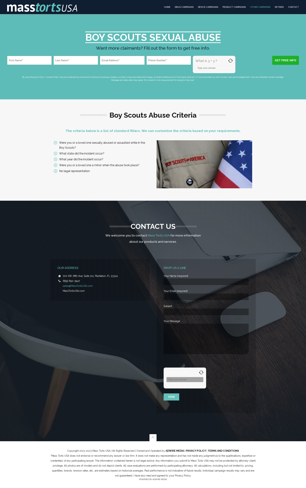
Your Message (172, 321)
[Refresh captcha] (230, 60)
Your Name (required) (176, 276)
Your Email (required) (176, 291)
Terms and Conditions (223, 450)
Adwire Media (175, 450)
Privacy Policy (196, 450)
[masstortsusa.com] (42, 7)
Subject (168, 306)
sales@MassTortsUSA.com (78, 285)
